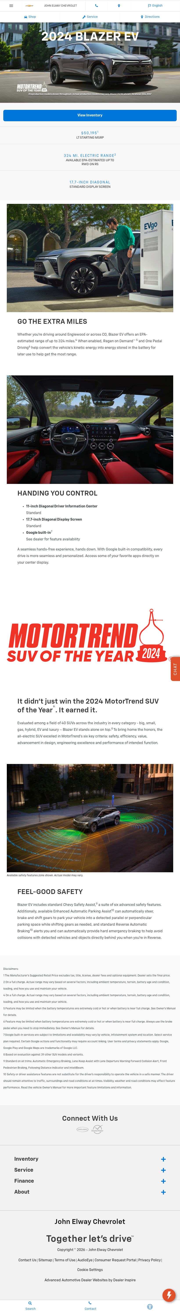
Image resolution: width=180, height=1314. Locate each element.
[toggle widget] (169, 1295)
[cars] (82, 1129)
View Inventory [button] (90, 115)
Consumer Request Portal (115, 1260)
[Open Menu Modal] (11, 5)
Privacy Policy (149, 1260)
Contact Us (27, 1260)
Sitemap (45, 1260)
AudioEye (84, 1260)
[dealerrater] (97, 1129)
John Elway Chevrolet (105, 1250)
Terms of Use (64, 1260)
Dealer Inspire (124, 1280)
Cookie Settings (90, 1270)
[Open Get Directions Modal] (119, 5)
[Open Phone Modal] (96, 5)
